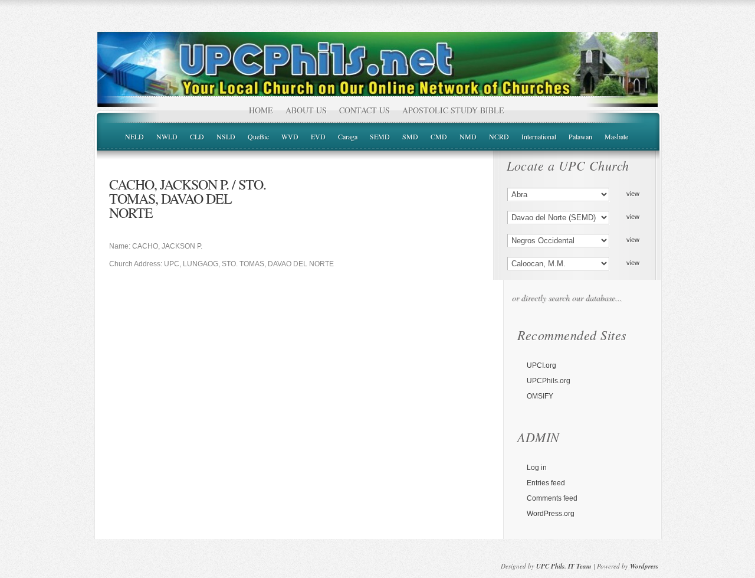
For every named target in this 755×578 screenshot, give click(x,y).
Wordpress (644, 566)
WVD (289, 136)
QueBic (258, 136)
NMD (468, 136)
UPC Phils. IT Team (564, 566)
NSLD (225, 136)
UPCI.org (541, 365)
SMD (410, 136)
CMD (439, 136)
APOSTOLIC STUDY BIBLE (453, 110)
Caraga (347, 136)
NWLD (167, 136)
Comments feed (552, 498)
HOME (261, 110)
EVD (318, 136)
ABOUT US (306, 110)
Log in (537, 467)
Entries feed (546, 483)
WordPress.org (551, 514)
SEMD (380, 136)
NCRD (499, 136)
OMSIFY (540, 396)
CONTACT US (364, 110)
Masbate (616, 136)
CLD (197, 136)
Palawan (580, 136)
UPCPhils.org (548, 381)
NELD (134, 136)
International (538, 136)
